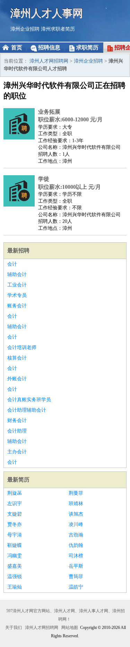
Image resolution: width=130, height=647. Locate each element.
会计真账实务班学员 (29, 399)
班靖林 (76, 503)
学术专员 (17, 295)
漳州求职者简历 (58, 29)
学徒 (43, 179)
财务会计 (17, 420)
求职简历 (87, 47)
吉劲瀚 (76, 534)
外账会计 (17, 378)
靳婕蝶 (14, 545)
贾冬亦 (14, 524)
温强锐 (14, 576)
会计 (12, 264)
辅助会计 (17, 274)
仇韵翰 (76, 545)
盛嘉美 (14, 566)
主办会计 (17, 451)
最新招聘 (18, 250)
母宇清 (14, 534)
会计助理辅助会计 (26, 410)
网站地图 (69, 627)
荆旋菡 (14, 493)
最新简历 (18, 480)
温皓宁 (76, 587)
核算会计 (17, 358)
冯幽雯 (14, 555)
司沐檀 (76, 555)
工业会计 (17, 285)
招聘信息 (49, 47)
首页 (16, 47)
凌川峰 (76, 524)
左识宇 (14, 503)
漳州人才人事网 (46, 13)
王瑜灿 (14, 587)
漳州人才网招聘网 (48, 61)
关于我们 (13, 627)
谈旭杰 (76, 514)
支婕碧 (14, 514)
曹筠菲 (76, 576)
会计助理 (17, 431)
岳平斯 (76, 566)
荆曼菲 (76, 493)
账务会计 (17, 305)
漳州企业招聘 (25, 29)
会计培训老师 (21, 347)
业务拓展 (49, 112)
